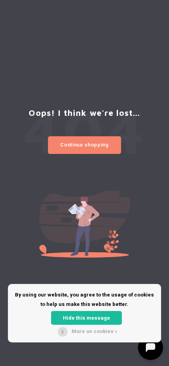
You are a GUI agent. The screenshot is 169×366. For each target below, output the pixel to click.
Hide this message (86, 318)
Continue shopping (84, 144)
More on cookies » (95, 331)
